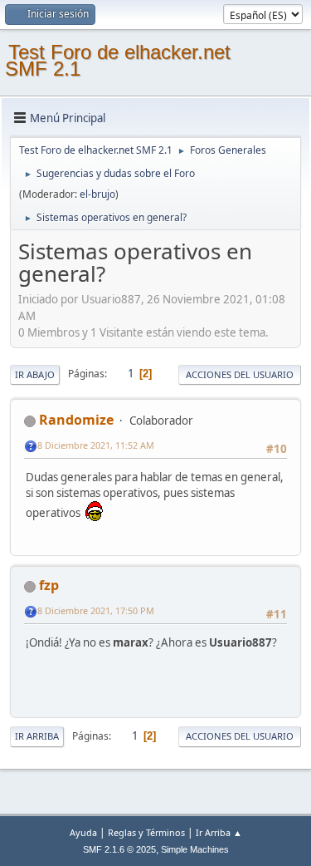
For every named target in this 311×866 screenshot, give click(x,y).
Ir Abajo (35, 374)
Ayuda (83, 832)
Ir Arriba (37, 736)
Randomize (76, 420)
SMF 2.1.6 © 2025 (119, 849)
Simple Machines (195, 849)
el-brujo (97, 194)
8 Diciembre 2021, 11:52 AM (95, 445)
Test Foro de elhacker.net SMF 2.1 (118, 60)
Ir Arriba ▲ (219, 832)
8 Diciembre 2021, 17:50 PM (95, 610)
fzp (49, 585)
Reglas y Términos (146, 832)
